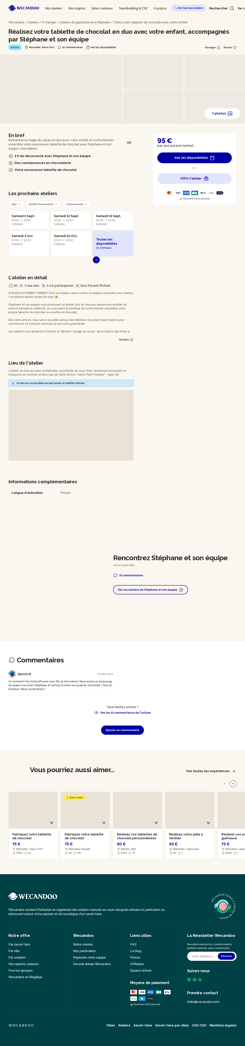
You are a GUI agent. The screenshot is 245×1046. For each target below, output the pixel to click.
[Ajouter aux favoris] (51, 823)
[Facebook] (189, 980)
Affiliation (137, 964)
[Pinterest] (200, 980)
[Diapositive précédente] (224, 783)
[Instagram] (194, 980)
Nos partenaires (84, 951)
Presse (135, 957)
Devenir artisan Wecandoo (92, 964)
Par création (17, 957)
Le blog (135, 951)
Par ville (14, 951)
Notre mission (83, 944)
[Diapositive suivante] (233, 783)
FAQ (133, 944)
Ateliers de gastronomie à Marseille (85, 22)
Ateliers (33, 22)
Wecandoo (16, 22)
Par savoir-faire (19, 944)
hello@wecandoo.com (203, 1002)
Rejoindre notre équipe (89, 957)
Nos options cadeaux (23, 964)
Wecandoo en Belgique (25, 977)
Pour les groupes (20, 970)
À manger (49, 22)
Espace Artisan (140, 970)
